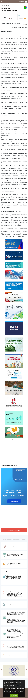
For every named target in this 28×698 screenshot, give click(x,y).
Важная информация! (14, 530)
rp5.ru (14, 460)
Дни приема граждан (12, 15)
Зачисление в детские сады (13, 546)
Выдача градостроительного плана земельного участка (14, 604)
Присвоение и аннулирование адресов (14, 564)
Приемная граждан (23, 15)
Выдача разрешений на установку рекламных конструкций (15, 555)
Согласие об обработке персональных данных (13, 692)
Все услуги (8, 655)
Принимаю (14, 695)
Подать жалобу (14, 501)
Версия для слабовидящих (13, 18)
